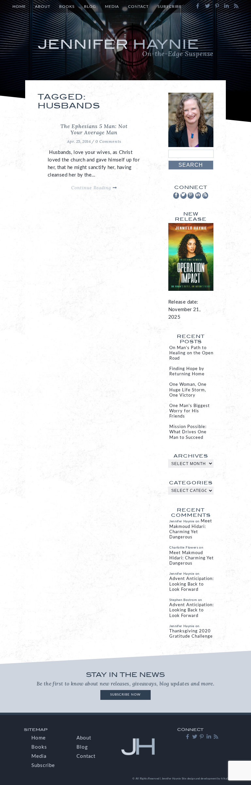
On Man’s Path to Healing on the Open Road (191, 353)
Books (67, 7)
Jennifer (125, 47)
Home (19, 7)
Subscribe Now (125, 694)
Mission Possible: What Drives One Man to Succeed (188, 432)
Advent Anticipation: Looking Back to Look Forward (191, 584)
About (42, 7)
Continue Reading (92, 188)
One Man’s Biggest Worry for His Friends (189, 411)
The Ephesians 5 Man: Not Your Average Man (94, 129)
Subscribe (170, 7)
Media (112, 7)
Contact (138, 7)
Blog (90, 7)
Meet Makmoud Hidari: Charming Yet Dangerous (191, 558)
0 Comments (108, 141)
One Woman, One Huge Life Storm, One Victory (188, 390)
